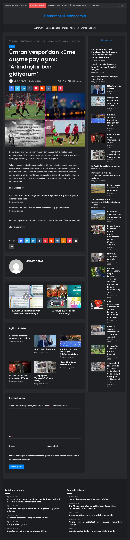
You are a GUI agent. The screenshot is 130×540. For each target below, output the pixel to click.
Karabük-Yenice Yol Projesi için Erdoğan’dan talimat (69, 351)
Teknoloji (74, 28)
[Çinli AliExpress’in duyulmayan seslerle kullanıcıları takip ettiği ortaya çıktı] (98, 305)
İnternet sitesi (52, 446)
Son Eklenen (106, 40)
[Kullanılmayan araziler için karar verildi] (98, 188)
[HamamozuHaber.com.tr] (65, 16)
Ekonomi (56, 28)
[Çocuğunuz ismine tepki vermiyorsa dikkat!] (98, 101)
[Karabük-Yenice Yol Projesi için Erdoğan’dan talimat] (70, 341)
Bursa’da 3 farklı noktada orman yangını (114, 214)
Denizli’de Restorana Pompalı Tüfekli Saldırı (19, 337)
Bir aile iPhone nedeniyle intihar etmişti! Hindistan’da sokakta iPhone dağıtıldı (113, 235)
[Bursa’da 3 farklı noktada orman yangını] (98, 215)
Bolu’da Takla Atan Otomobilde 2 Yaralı (18, 376)
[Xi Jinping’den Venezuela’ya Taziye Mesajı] (45, 367)
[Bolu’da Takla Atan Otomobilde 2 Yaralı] (20, 367)
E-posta (13, 446)
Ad (11, 436)
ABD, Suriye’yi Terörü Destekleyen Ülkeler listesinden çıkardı (105, 202)
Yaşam (84, 28)
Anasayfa (38, 28)
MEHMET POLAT (20, 81)
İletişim (92, 28)
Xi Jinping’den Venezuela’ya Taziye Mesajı (43, 378)
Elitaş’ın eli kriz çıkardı (44, 349)
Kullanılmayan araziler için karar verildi (113, 188)
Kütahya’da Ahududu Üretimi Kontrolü (112, 350)
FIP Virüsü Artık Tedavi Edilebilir (112, 256)
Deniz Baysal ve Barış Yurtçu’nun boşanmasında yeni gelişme (105, 175)
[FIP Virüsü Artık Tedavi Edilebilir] (98, 257)
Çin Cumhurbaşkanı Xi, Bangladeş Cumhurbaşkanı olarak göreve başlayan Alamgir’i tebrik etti (104, 53)
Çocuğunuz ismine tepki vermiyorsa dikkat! (113, 101)
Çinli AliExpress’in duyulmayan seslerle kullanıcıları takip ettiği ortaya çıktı (113, 309)
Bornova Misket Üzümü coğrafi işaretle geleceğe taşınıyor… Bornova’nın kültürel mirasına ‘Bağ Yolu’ (113, 280)
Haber (48, 28)
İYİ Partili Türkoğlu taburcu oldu (68, 363)
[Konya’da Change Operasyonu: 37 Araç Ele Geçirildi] (98, 330)
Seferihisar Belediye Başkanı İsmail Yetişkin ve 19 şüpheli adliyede (73, 5)
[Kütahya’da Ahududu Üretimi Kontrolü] (98, 349)
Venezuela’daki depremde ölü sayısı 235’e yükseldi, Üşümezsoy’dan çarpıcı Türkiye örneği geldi (114, 372)
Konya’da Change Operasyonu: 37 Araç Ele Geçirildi (113, 331)
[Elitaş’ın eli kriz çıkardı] (45, 341)
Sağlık (65, 28)
